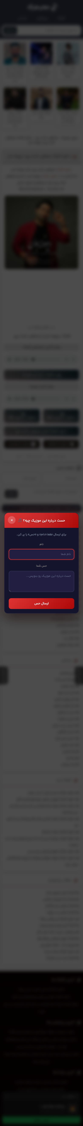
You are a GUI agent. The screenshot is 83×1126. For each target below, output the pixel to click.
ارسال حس (41, 603)
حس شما (41, 566)
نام (42, 544)
